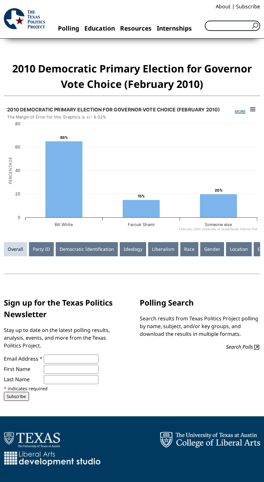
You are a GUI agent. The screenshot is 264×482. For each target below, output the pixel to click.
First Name (17, 369)
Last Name (17, 379)
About (223, 6)
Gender (212, 249)
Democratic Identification (87, 249)
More (240, 111)
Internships (174, 28)
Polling (68, 28)
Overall (15, 249)
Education (99, 28)
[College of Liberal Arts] (210, 440)
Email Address (23, 358)
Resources (136, 28)
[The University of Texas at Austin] (32, 440)
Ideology (133, 249)
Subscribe (248, 6)
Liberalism (163, 249)
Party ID (41, 249)
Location (239, 249)
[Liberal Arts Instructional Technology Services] (52, 458)
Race (189, 249)
